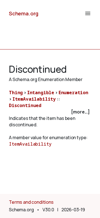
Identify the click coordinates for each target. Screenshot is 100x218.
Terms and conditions (31, 202)
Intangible (40, 92)
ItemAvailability (34, 99)
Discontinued (25, 105)
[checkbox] (50, 112)
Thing (16, 92)
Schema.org (23, 13)
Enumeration (73, 92)
